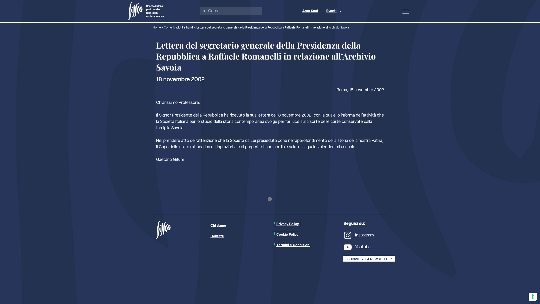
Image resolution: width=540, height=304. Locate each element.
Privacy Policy (287, 224)
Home (157, 27)
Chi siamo (218, 226)
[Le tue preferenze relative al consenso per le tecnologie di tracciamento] (533, 297)
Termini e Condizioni (293, 245)
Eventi (331, 11)
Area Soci (310, 11)
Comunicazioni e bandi (178, 27)
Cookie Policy (287, 234)
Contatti (217, 236)
